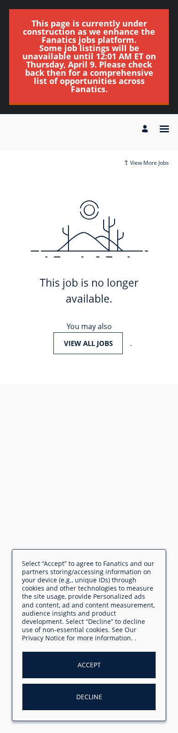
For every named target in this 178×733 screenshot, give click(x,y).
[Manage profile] (146, 129)
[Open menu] (164, 129)
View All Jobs (88, 343)
